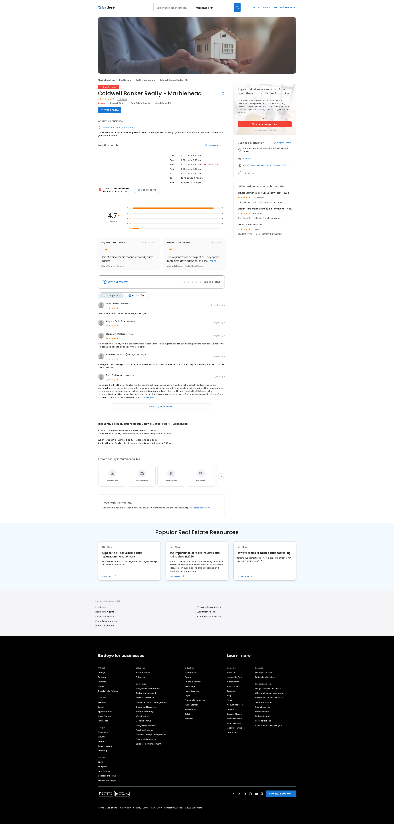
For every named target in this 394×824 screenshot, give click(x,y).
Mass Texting (104, 716)
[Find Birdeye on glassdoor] (262, 793)
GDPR (145, 807)
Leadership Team (235, 677)
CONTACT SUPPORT (281, 793)
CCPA (159, 807)
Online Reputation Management (151, 702)
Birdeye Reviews (234, 718)
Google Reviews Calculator (268, 688)
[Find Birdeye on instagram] (250, 793)
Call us (246, 158)
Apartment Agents (206, 611)
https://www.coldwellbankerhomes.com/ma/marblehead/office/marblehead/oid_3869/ (267, 165)
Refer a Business (263, 720)
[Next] (221, 476)
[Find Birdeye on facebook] (234, 793)
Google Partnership (107, 776)
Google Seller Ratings (108, 691)
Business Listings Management (151, 734)
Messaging (103, 732)
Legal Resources (234, 728)
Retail (187, 714)
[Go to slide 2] (265, 118)
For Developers (262, 711)
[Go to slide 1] (263, 118)
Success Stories (234, 714)
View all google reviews (161, 406)
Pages (101, 686)
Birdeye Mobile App (107, 780)
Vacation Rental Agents (209, 607)
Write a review (261, 7)
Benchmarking (105, 746)
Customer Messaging (146, 707)
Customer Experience (146, 739)
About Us (231, 672)
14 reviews (122, 98)
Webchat (102, 702)
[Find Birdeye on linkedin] (245, 793)
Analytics (102, 766)
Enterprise (140, 677)
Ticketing (102, 750)
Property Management (106, 621)
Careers (230, 709)
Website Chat (142, 716)
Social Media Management (148, 744)
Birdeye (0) (138, 295)
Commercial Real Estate (209, 616)
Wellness (189, 718)
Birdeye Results (234, 723)
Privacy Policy (125, 807)
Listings (101, 672)
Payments (103, 720)
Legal (187, 695)
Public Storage (191, 704)
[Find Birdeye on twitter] (239, 793)
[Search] (237, 7)
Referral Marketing (144, 711)
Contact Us (232, 732)
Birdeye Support (262, 716)
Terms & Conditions (107, 807)
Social (101, 707)
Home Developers (104, 625)
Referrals (102, 681)
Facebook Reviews (144, 730)
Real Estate (125, 80)
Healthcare (190, 686)
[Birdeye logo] (107, 7)
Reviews (102, 677)
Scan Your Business (264, 702)
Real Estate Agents (145, 80)
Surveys (101, 736)
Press (229, 700)
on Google (125, 303)
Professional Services (265, 677)
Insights (102, 741)
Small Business (143, 672)
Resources (232, 691)
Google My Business (145, 725)
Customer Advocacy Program (269, 725)
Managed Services (263, 672)
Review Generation (145, 697)
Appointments (105, 711)
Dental (188, 677)
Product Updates (235, 704)
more (212, 261)
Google (251, 173)
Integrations (104, 771)
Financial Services (193, 681)
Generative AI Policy (173, 807)
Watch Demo (233, 681)
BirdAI (100, 762)
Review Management (146, 693)
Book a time (232, 686)
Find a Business (262, 707)
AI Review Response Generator (269, 693)
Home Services (192, 691)
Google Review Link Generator (269, 697)
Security (137, 807)
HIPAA (152, 807)
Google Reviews (143, 720)
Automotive (190, 672)
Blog (229, 695)
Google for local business (148, 688)
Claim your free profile (264, 124)
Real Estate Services (105, 616)
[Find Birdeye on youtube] (256, 793)
